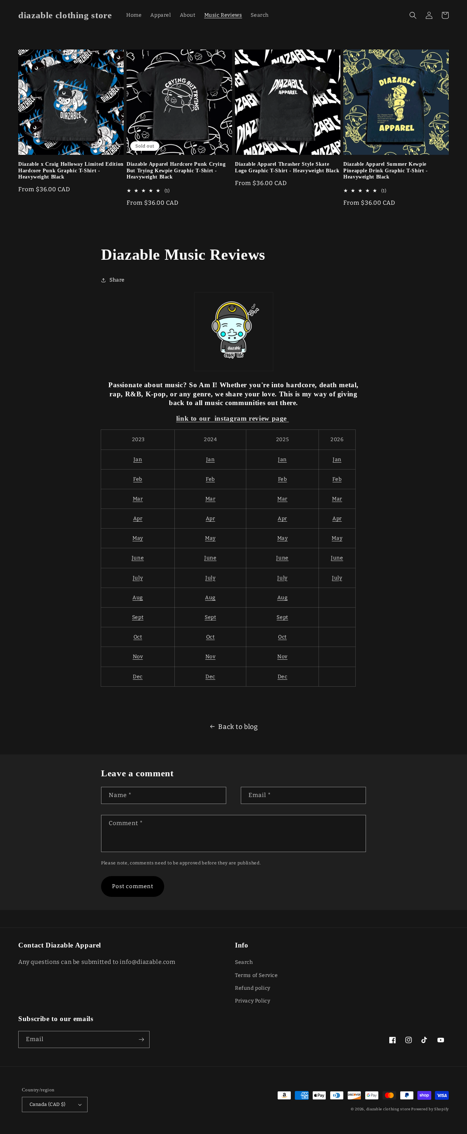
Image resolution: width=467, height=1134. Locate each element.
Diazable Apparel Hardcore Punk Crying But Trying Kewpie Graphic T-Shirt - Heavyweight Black (176, 170)
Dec (138, 677)
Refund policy (252, 988)
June (138, 558)
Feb (137, 479)
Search (244, 962)
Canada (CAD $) (48, 1104)
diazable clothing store (388, 1109)
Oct (138, 637)
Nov (138, 657)
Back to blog (238, 727)
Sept (137, 617)
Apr (138, 518)
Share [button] (117, 280)
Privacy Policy (252, 1001)
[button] (413, 15)
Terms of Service (256, 975)
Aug (137, 598)
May (137, 538)
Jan (138, 459)
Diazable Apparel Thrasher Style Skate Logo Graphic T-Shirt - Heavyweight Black (287, 167)
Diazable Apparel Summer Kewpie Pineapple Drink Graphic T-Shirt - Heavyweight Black (385, 170)
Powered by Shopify (430, 1109)
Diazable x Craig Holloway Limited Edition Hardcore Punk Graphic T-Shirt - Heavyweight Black (71, 170)
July (138, 578)
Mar (138, 499)
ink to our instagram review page (232, 418)
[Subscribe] (141, 1039)
